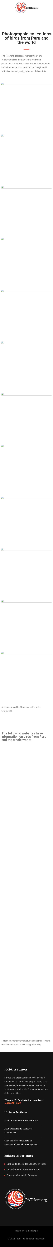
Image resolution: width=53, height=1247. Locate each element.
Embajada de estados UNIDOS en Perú (26, 1164)
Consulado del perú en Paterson (23, 1169)
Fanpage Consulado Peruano (22, 1175)
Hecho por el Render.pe (26, 1230)
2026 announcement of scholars (21, 1120)
